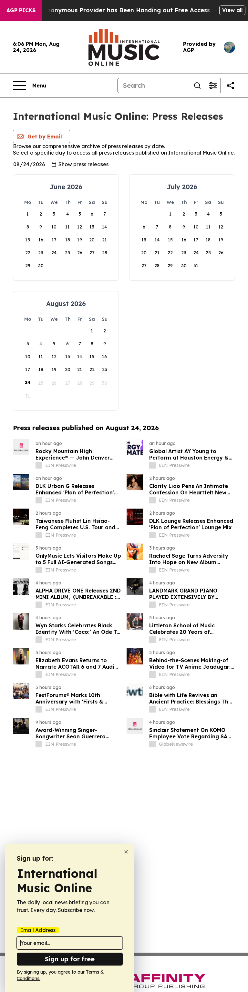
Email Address (38, 930)
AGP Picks (21, 10)
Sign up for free (70, 959)
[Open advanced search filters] (213, 85)
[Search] (197, 85)
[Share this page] (230, 85)
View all (232, 10)
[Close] (126, 852)
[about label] (39, 465)
